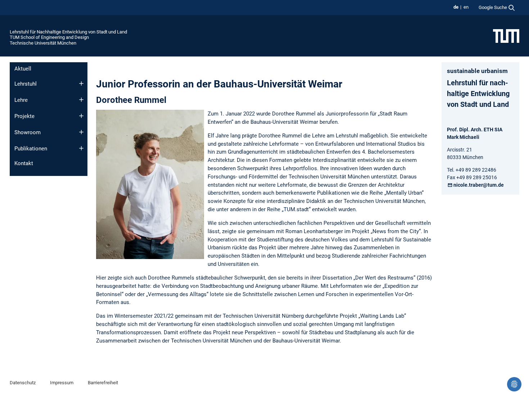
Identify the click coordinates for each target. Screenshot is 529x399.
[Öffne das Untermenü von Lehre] (81, 99)
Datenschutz (23, 382)
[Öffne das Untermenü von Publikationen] (81, 148)
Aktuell (22, 68)
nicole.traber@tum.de (478, 185)
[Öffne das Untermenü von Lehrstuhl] (81, 83)
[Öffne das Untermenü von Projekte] (81, 116)
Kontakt (23, 163)
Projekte (24, 116)
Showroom (27, 132)
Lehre (21, 100)
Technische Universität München (43, 43)
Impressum (61, 382)
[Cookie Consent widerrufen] (514, 384)
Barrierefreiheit (103, 382)
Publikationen (30, 148)
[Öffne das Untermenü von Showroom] (81, 132)
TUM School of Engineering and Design (49, 37)
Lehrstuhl (25, 84)
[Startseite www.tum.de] (506, 35)
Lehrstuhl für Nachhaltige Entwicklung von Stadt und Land (68, 32)
